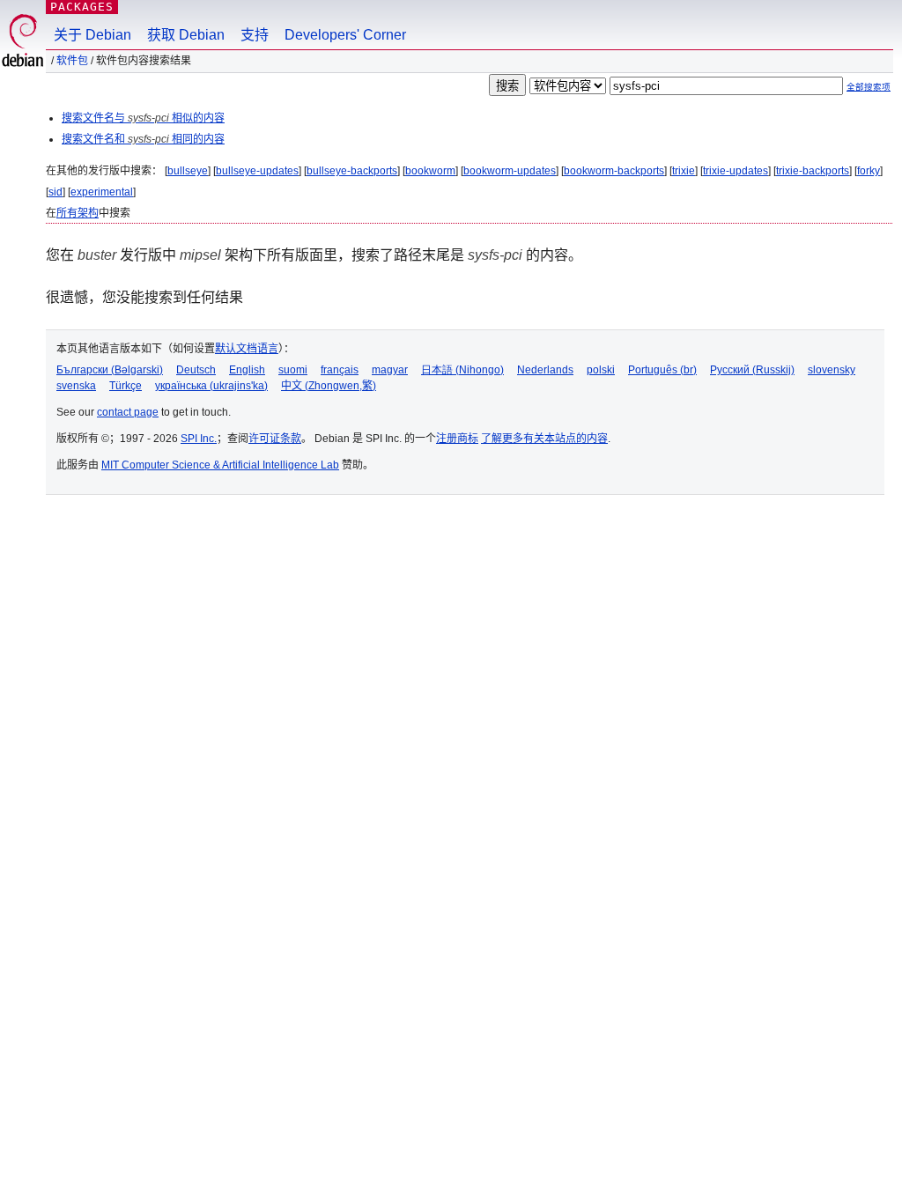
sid (55, 192)
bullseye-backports (352, 171)
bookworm (430, 171)
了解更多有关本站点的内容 (544, 438)
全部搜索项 (869, 87)
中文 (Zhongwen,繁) (328, 386)
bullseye (187, 171)
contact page (128, 412)
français (340, 370)
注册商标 (457, 438)
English (247, 370)
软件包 (72, 61)
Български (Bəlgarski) (109, 370)
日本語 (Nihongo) (462, 370)
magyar (390, 370)
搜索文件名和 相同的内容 (143, 139)
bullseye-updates (257, 171)
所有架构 (77, 213)
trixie (683, 171)
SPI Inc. (199, 438)
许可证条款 (274, 438)
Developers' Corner (345, 34)
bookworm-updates (509, 171)
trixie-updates (735, 171)
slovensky (831, 370)
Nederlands (545, 370)
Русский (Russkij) (752, 370)
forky (868, 171)
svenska (76, 386)
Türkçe (125, 386)
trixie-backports (812, 171)
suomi (292, 370)
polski (601, 370)
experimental (101, 192)
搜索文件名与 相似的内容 (143, 118)
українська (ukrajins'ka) (211, 386)
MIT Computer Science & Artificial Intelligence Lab (220, 465)
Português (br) (662, 370)
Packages (82, 6)
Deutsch (196, 370)
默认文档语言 (246, 349)
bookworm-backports (614, 171)
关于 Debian (92, 34)
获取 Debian (186, 34)
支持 (254, 34)
